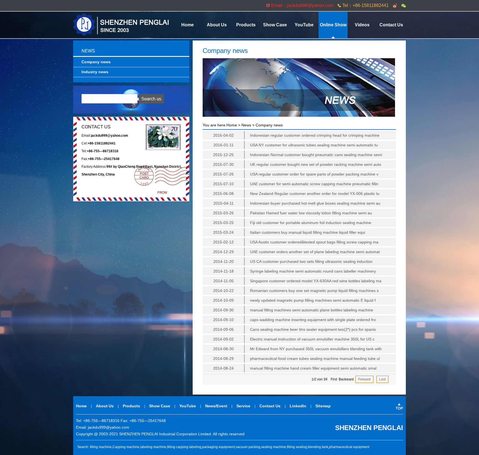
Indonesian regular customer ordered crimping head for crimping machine (296, 135)
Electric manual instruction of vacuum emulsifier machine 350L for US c (293, 339)
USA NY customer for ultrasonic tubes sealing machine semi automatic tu (295, 145)
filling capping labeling (184, 447)
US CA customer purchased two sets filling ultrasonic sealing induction (293, 261)
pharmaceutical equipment (349, 447)
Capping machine (126, 447)
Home (187, 24)
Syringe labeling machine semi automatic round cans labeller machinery (294, 271)
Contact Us (391, 24)
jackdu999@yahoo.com (108, 427)
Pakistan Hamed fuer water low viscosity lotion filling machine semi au (292, 213)
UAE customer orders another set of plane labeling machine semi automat (296, 252)
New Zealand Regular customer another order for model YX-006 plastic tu (296, 193)
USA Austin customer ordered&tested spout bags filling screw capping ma (295, 242)
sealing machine (273, 447)
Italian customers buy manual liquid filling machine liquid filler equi (289, 232)
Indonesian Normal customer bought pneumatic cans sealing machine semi (297, 154)
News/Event (216, 406)
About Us (217, 24)
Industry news (94, 72)
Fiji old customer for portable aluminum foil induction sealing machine (292, 222)
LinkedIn (298, 406)
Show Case (275, 24)
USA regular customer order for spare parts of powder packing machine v (295, 174)
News (246, 125)
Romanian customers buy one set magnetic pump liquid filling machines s (296, 290)
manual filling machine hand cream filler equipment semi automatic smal (294, 368)
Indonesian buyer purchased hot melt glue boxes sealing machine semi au (297, 203)
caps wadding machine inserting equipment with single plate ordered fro (294, 319)
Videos (362, 24)
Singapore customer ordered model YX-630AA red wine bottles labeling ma (297, 281)
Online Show (333, 24)
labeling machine (153, 447)
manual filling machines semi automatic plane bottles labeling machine (293, 310)
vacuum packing (248, 447)
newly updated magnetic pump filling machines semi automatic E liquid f (294, 300)
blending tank (318, 447)
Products (246, 24)
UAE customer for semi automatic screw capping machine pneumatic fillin (295, 184)
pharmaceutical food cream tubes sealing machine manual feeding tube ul (296, 358)
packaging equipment (218, 447)
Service (243, 406)
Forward (364, 379)
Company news (96, 62)
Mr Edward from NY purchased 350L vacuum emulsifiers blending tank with (297, 349)
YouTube (304, 24)
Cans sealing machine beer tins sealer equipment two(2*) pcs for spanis (294, 329)
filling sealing (297, 447)
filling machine (101, 447)
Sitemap (323, 406)
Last (382, 379)
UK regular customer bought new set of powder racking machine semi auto (297, 164)
